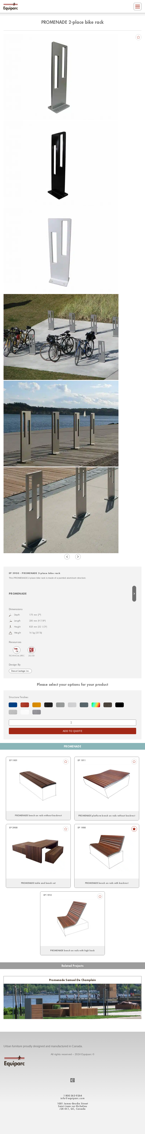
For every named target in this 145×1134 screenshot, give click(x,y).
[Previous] (67, 557)
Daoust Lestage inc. (20, 671)
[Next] (78, 557)
